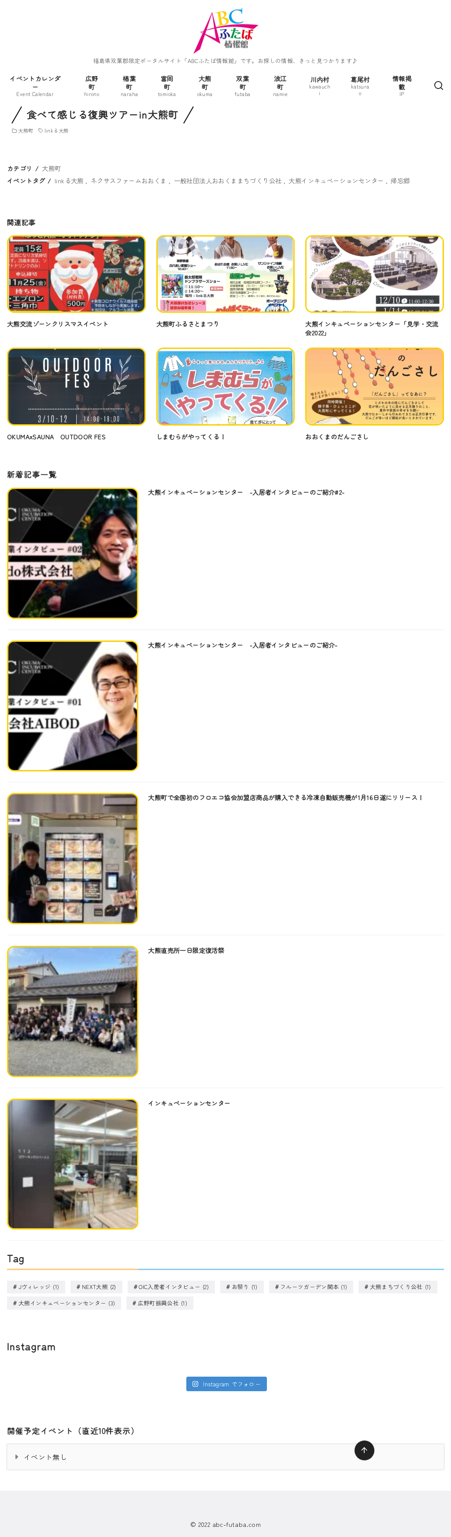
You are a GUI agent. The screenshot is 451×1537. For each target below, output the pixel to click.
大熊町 (205, 85)
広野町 (91, 85)
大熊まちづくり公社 (400, 1286)
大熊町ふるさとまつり (188, 323)
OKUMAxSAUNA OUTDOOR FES (56, 436)
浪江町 (280, 85)
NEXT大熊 (99, 1286)
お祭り (245, 1286)
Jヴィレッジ (38, 1286)
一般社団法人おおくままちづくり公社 (228, 180)
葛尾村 (360, 85)
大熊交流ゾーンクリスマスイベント (57, 323)
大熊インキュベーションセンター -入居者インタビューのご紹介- (242, 644)
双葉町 (242, 85)
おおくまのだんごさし (337, 436)
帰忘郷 (400, 180)
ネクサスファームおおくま (129, 180)
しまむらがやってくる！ (191, 436)
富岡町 (167, 85)
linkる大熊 (56, 130)
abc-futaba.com (236, 1524)
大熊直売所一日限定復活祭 (186, 950)
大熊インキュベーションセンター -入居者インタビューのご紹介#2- (246, 491)
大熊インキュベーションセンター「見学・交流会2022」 (371, 328)
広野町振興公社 (162, 1303)
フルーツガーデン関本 (313, 1286)
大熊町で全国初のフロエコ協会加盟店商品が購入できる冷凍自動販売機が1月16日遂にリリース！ (286, 797)
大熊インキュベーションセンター (336, 180)
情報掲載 (401, 85)
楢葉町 (129, 85)
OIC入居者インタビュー (174, 1286)
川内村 (319, 85)
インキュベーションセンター (189, 1102)
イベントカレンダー (35, 85)
